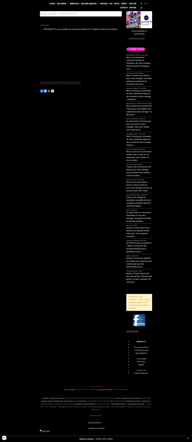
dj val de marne (82, 401)
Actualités (52, 14)
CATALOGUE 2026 (137, 38)
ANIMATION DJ (74, 3)
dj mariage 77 (46, 398)
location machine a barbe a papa (136, 404)
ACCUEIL (52, 3)
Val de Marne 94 (108, 389)
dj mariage (50, 401)
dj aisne (118, 398)
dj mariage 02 (137, 398)
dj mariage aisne (125, 398)
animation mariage (59, 401)
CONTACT (124, 3)
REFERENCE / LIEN (106, 3)
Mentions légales (86, 439)
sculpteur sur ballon (96, 428)
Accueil (43, 14)
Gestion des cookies (104, 439)
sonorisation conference (89, 404)
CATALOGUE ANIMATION (89, 3)
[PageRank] (96, 431)
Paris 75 (66, 389)
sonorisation (79, 404)
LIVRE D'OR (132, 3)
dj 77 (55, 83)
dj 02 (131, 398)
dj (74, 404)
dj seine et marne (46, 83)
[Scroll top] (188, 438)
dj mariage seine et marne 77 (58, 398)
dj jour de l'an (75, 83)
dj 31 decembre (64, 83)
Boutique (133, 7)
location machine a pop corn (118, 404)
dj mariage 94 (145, 401)
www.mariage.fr (94, 422)
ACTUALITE (124, 7)
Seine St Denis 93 (101, 389)
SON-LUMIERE (62, 3)
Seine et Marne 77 (72, 389)
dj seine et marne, (68, 401)
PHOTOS (116, 3)
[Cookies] (4, 438)
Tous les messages (137, 289)
